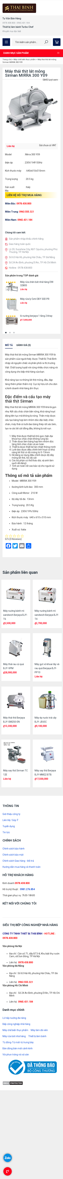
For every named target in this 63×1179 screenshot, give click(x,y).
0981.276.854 (27, 889)
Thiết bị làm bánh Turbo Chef (18, 27)
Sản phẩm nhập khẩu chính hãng (26, 238)
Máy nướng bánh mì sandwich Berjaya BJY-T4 (47, 614)
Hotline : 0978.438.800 (20, 267)
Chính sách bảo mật (13, 854)
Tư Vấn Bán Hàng (12, 18)
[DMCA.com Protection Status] (13, 1082)
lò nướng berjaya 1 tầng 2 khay (36, 315)
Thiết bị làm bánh (37, 1036)
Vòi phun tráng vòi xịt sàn (16, 1054)
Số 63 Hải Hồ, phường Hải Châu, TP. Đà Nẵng (32, 257)
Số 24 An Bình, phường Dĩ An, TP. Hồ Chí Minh (32, 262)
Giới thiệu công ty (11, 814)
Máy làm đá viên (39, 1030)
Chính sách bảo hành (14, 848)
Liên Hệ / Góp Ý (10, 820)
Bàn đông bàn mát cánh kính (18, 1048)
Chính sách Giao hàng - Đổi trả (18, 860)
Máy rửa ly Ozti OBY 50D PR (34, 299)
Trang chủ (7, 59)
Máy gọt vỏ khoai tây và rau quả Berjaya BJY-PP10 (47, 668)
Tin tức (6, 832)
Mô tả (9, 345)
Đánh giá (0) (23, 345)
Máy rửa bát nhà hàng (14, 1036)
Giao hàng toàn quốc (20, 244)
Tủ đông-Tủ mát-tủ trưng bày (18, 1042)
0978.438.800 (22, 883)
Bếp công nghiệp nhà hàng (16, 1024)
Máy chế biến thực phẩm (25, 59)
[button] (6, 332)
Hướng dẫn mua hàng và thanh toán (21, 867)
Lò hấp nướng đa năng (14, 1018)
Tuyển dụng (9, 826)
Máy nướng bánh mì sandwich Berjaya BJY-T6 (15, 614)
